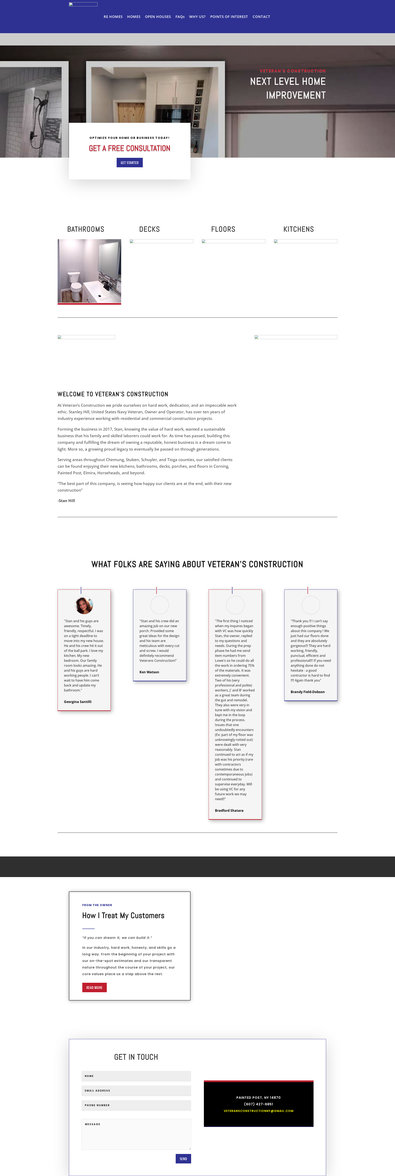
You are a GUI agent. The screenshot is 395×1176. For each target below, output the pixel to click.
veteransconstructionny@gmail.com (259, 1111)
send (183, 1158)
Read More (94, 987)
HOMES (134, 16)
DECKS (149, 229)
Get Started (130, 162)
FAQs (180, 16)
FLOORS (223, 229)
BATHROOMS (86, 229)
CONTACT (261, 16)
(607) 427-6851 (258, 1104)
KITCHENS (298, 229)
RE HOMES (113, 16)
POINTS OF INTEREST (229, 16)
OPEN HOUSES (158, 16)
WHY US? (197, 16)
